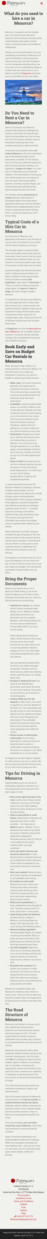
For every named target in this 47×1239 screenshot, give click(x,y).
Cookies (23, 1204)
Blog (24, 1213)
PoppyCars (26, 73)
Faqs (23, 1207)
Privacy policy (23, 1195)
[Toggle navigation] (41, 3)
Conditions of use (23, 1198)
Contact (23, 1210)
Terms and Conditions (23, 1201)
